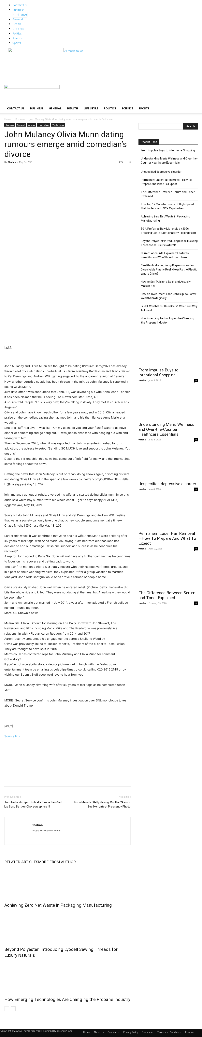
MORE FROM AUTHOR (57, 862)
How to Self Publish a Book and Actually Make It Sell (166, 283)
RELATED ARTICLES (21, 862)
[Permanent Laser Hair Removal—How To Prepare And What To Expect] (168, 513)
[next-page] (13, 1008)
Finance (22, 14)
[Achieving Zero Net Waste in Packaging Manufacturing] (67, 882)
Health (16, 24)
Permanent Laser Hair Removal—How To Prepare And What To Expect (166, 182)
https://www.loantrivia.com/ (46, 830)
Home (7, 119)
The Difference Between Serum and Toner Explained (168, 194)
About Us (99, 1032)
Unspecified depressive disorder (161, 171)
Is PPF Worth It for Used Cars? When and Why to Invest (169, 308)
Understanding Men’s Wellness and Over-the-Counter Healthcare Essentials (169, 160)
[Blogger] (35, 836)
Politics (17, 33)
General (17, 19)
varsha (142, 380)
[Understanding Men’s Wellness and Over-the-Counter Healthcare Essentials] (168, 405)
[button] (193, 90)
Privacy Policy (130, 1032)
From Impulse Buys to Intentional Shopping (168, 150)
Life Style (18, 29)
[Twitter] (17, 171)
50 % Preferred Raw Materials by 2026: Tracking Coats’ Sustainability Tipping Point (168, 230)
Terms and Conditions (169, 1032)
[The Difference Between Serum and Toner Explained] (168, 573)
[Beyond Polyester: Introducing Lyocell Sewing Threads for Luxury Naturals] (67, 926)
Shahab (12, 161)
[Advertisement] (76, 76)
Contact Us (19, 5)
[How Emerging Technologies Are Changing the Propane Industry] (67, 976)
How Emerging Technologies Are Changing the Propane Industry (67, 999)
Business (18, 10)
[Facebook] (8, 171)
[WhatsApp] (35, 171)
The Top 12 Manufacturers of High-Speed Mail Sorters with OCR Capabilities (167, 206)
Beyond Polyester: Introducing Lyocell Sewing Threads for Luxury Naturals (169, 243)
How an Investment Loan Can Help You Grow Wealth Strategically (168, 296)
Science (17, 38)
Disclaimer (148, 1032)
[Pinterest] (26, 171)
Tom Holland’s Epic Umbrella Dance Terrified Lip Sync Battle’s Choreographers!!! (33, 804)
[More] (45, 171)
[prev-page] (6, 1008)
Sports (16, 43)
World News (58, 124)
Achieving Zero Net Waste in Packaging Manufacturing (58, 905)
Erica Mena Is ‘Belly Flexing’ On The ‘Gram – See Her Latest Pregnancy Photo (102, 804)
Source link (12, 736)
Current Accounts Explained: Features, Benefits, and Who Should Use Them (165, 255)
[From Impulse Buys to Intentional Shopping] (168, 350)
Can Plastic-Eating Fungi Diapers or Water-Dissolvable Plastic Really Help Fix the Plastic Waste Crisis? (169, 269)
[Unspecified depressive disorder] (168, 464)
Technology (43, 124)
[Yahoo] (42, 836)
